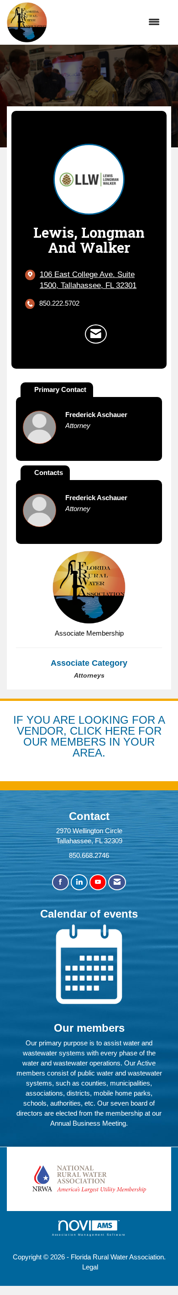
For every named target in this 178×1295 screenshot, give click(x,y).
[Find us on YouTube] (97, 882)
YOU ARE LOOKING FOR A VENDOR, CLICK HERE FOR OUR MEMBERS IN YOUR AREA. (91, 736)
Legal (90, 1267)
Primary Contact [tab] (60, 389)
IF (19, 720)
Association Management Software (89, 1234)
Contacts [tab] (48, 472)
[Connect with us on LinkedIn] (79, 882)
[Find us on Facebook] (60, 882)
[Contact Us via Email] (117, 882)
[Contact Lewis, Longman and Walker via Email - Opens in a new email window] (96, 334)
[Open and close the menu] (108, 22)
